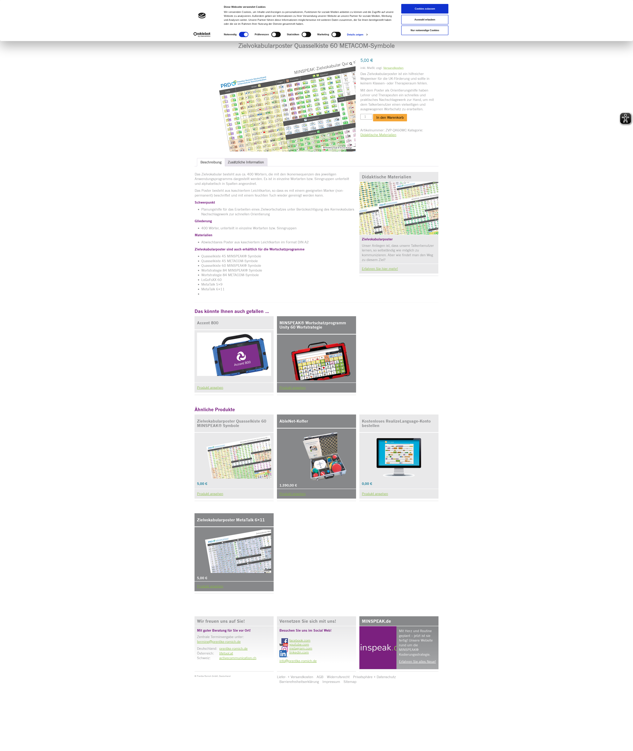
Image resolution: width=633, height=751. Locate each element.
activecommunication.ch (237, 658)
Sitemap (350, 682)
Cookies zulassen (425, 8)
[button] (351, 64)
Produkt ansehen (210, 387)
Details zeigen (355, 34)
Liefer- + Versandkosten (295, 677)
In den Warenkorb (390, 117)
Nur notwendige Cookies (425, 30)
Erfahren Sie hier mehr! (380, 269)
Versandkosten (393, 68)
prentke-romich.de (233, 648)
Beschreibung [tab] (211, 162)
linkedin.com (299, 652)
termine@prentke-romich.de (219, 642)
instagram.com (300, 648)
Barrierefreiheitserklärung (299, 682)
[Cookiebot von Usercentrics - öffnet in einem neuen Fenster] (202, 34)
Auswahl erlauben (424, 19)
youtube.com (299, 644)
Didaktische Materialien (378, 135)
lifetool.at (226, 653)
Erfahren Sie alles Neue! (417, 661)
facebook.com (299, 640)
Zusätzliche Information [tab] (246, 162)
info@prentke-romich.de (298, 661)
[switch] (276, 34)
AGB (320, 677)
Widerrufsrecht (338, 677)
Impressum (331, 682)
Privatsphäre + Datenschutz (374, 677)
